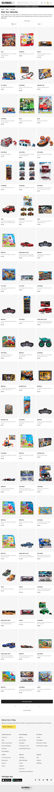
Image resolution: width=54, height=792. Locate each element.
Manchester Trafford (42, 743)
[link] (9, 54)
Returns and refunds (7, 743)
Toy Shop (13, 9)
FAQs (3, 740)
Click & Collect (22, 740)
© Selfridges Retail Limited (27, 789)
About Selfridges (23, 760)
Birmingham (40, 740)
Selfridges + (22, 743)
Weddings (39, 763)
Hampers (39, 760)
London (38, 737)
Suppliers (21, 765)
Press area (21, 768)
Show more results (27, 701)
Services (4, 763)
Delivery (21, 737)
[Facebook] (35, 780)
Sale (38, 757)
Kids (7, 9)
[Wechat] (47, 780)
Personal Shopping (6, 745)
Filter (12, 24)
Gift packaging (5, 751)
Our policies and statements (26, 771)
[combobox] (28, 2)
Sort (39, 24)
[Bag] (47, 2)
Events (3, 765)
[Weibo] (51, 780)
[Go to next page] (51, 706)
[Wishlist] (44, 2)
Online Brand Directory (24, 748)
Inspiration (21, 757)
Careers (21, 763)
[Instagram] (39, 780)
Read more (3, 18)
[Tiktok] (43, 780)
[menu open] (51, 2)
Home (2, 9)
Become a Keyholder (8, 726)
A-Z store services (6, 757)
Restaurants (5, 760)
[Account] (41, 2)
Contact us (4, 737)
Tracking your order (24, 745)
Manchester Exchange (42, 745)
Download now (35, 6)
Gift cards (4, 748)
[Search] (18, 2)
